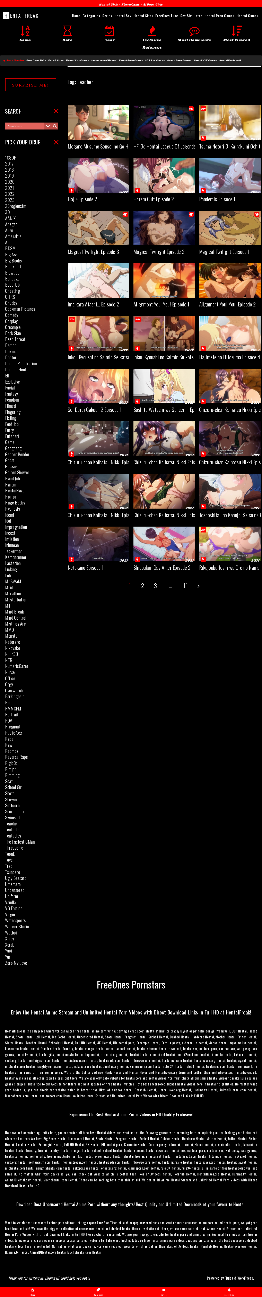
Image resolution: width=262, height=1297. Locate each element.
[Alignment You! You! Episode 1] (164, 294)
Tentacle (12, 829)
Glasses (11, 466)
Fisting (10, 417)
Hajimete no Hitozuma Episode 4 (229, 357)
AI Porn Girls (153, 4)
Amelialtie (13, 236)
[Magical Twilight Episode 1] (230, 242)
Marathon (13, 593)
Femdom (12, 399)
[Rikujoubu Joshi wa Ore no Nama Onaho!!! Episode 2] (230, 558)
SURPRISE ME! (30, 85)
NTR (8, 660)
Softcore (12, 805)
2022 (10, 193)
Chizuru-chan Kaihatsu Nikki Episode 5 (104, 462)
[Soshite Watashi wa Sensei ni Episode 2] (164, 399)
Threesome (14, 847)
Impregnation (16, 527)
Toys (8, 859)
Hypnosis (12, 508)
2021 (9, 188)
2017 (9, 163)
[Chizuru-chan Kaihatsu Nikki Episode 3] (230, 452)
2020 (10, 181)
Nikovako (12, 648)
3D (7, 212)
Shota (10, 793)
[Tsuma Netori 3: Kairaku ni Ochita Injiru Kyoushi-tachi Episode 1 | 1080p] (230, 136)
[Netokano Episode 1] (99, 558)
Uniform (11, 896)
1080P (10, 157)
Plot (8, 702)
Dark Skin (13, 333)
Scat (9, 781)
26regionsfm (15, 206)
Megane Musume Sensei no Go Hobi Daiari (107, 146)
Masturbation (16, 599)
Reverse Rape (16, 756)
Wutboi (11, 932)
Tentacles (13, 835)
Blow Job (12, 272)
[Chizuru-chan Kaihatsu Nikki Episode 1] (164, 505)
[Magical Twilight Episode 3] (99, 242)
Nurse (10, 672)
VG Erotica (14, 908)
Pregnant (12, 726)
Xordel (10, 944)
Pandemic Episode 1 (217, 199)
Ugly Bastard (15, 878)
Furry (9, 430)
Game (9, 442)
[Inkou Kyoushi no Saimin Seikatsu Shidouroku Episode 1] (164, 347)
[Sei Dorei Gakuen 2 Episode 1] (99, 399)
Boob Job (12, 284)
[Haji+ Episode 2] (99, 189)
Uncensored (14, 890)
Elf (7, 375)
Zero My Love (16, 962)
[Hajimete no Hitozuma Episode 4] (230, 347)
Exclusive (12, 381)
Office (10, 678)
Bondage (12, 278)
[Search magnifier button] (54, 126)
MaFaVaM (13, 581)
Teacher (11, 823)
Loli (8, 575)
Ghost (10, 460)
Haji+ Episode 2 (82, 199)
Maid (9, 587)
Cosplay (11, 321)
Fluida (228, 1278)
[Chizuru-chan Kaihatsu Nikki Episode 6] (230, 399)
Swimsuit (12, 817)
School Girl (14, 787)
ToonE (10, 853)
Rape (9, 738)
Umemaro (13, 884)
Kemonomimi (15, 557)
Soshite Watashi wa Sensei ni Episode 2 (170, 409)
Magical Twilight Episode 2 (159, 252)
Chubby (11, 302)
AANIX (10, 218)
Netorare (12, 641)
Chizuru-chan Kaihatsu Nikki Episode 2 (104, 515)
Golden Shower (17, 472)
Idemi (9, 514)
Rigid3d (11, 763)
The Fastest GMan (20, 841)
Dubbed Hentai (17, 369)
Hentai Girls (108, 4)
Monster (12, 635)
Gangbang (13, 448)
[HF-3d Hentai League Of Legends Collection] (164, 136)
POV (8, 720)
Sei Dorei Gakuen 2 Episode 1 (95, 409)
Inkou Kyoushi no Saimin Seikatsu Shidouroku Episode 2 (119, 357)
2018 (9, 169)
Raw (8, 744)
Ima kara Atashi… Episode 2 (93, 304)
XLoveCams (131, 4)
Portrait (11, 714)
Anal (8, 242)
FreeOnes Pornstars (131, 984)
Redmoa (11, 751)
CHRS (10, 296)
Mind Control (15, 617)
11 (185, 585)
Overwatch (14, 690)
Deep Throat (15, 339)
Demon (11, 345)
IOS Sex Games (155, 60)
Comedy (11, 315)
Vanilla (10, 902)
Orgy (9, 684)
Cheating (12, 290)
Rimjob (11, 769)
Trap (8, 865)
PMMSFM (13, 708)
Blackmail (13, 266)
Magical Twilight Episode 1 (224, 252)
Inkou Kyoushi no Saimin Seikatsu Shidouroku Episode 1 (184, 357)
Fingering (13, 412)
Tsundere (12, 872)
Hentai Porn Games (131, 60)
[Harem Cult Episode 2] (164, 189)
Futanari (12, 436)
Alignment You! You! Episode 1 (161, 304)
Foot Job (12, 424)
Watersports (15, 920)
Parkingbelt (14, 696)
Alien (9, 230)
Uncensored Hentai (103, 60)
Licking (11, 569)
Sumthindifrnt (16, 811)
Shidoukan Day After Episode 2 (162, 567)
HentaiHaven (16, 490)
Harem (10, 484)
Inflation (12, 539)
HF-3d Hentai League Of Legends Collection (174, 146)
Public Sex (13, 732)
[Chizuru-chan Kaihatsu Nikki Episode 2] (99, 505)
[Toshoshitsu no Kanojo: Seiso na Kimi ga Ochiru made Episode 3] (230, 505)
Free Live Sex (15, 60)
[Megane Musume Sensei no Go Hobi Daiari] (99, 136)
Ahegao (11, 224)
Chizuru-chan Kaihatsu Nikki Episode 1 (169, 515)
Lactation (13, 563)
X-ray (9, 938)
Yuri (8, 956)
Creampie (13, 327)
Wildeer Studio (17, 926)
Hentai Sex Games (77, 60)
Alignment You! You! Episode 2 (227, 304)
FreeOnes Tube (36, 60)
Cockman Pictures (20, 308)
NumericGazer (16, 666)
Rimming (12, 775)
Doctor (11, 357)
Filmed (10, 405)
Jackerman (14, 551)
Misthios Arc (15, 623)
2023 (9, 200)
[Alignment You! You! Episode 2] (230, 294)
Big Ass (11, 254)
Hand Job (12, 478)
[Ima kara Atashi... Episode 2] (99, 294)
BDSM (10, 248)
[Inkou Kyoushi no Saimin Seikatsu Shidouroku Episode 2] (99, 347)
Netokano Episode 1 (86, 567)
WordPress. (245, 1278)
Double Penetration (21, 363)
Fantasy (11, 393)
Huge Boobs (15, 502)
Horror (10, 496)
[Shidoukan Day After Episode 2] (164, 558)
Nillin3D (11, 654)
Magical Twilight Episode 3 (93, 252)
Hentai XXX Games (205, 60)
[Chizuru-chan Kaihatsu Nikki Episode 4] (164, 452)
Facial (10, 387)
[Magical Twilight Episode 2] (164, 242)
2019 (9, 175)
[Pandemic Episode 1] (230, 189)
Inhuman (12, 545)
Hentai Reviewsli (230, 60)
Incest (10, 532)
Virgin (10, 914)
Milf (8, 605)
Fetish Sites (56, 60)
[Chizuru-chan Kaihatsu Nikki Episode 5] (99, 452)
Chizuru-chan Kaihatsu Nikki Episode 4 (169, 462)
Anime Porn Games (179, 60)
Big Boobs (13, 260)
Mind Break (14, 611)
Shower (11, 799)
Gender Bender (17, 454)
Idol (8, 520)
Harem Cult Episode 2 (153, 199)
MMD (9, 629)
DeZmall (12, 351)
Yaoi (8, 950)
